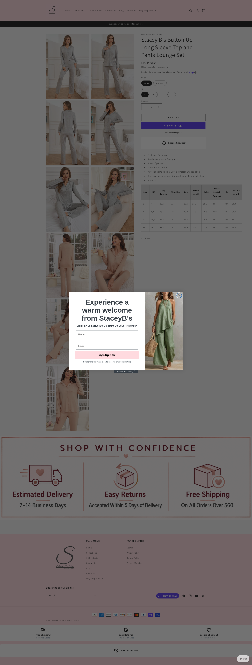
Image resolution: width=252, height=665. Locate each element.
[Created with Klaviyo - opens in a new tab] (126, 371)
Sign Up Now (107, 355)
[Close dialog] (179, 295)
